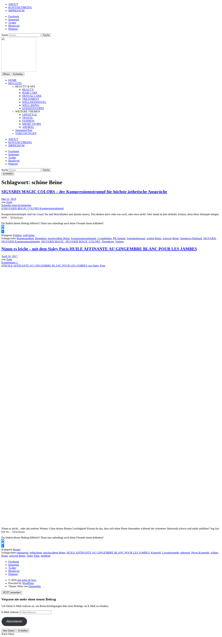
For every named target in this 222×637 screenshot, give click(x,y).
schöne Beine (154, 238)
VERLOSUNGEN (25, 133)
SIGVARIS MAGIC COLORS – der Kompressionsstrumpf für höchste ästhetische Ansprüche (84, 191)
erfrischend (36, 552)
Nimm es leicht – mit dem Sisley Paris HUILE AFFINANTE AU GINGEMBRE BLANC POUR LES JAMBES (99, 249)
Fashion (17, 235)
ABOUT (13, 4)
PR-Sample (119, 238)
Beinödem (40, 238)
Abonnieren (14, 621)
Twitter (12, 22)
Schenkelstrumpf (136, 238)
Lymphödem (105, 238)
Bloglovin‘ (14, 25)
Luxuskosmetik (170, 552)
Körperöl (156, 552)
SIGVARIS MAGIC (52, 241)
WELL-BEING (31, 105)
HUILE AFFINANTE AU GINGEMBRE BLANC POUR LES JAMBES (108, 552)
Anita (9, 202)
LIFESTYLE (29, 114)
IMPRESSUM (16, 10)
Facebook (13, 16)
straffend (45, 555)
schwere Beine (171, 238)
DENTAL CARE (32, 95)
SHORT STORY (31, 123)
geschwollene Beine (59, 238)
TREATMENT (30, 98)
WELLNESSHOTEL (34, 102)
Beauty (17, 549)
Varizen (119, 241)
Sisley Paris (33, 555)
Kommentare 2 (9, 262)
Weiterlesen (16, 217)
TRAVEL (27, 117)
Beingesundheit (25, 238)
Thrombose (107, 241)
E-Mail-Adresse (10, 612)
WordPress (28, 583)
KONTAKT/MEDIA (20, 7)
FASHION (28, 120)
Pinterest (13, 28)
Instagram (13, 19)
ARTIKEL (28, 127)
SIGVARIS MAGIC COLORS (82, 241)
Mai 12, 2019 (8, 199)
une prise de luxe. (27, 580)
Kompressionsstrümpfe (83, 238)
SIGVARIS (209, 238)
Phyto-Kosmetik (200, 552)
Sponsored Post (23, 130)
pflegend (185, 552)
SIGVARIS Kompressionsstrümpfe (20, 241)
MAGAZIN (15, 83)
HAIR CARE (29, 92)
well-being (29, 235)
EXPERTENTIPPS (33, 108)
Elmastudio (34, 586)
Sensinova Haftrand (191, 238)
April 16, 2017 (9, 256)
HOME (12, 80)
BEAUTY (28, 89)
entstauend (22, 552)
